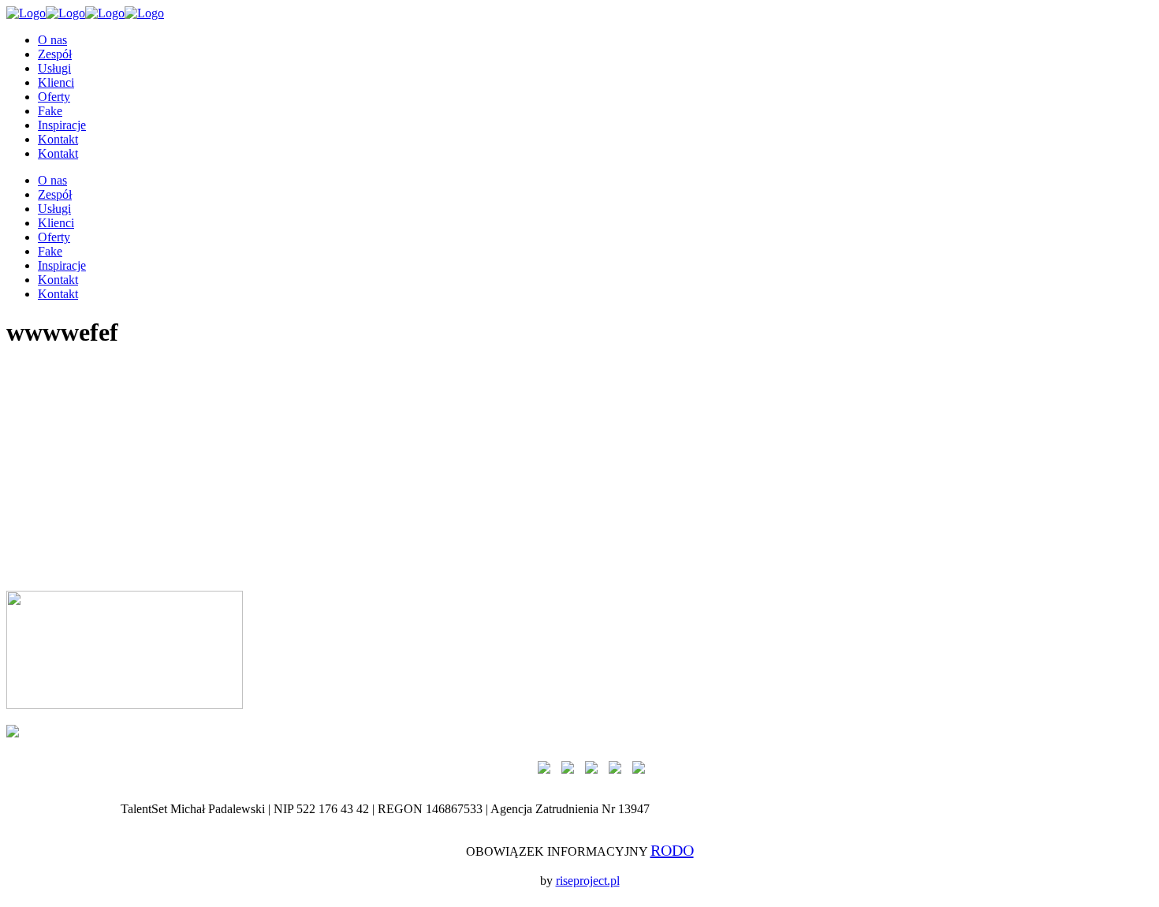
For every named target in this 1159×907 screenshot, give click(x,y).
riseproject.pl (588, 880)
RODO (672, 850)
